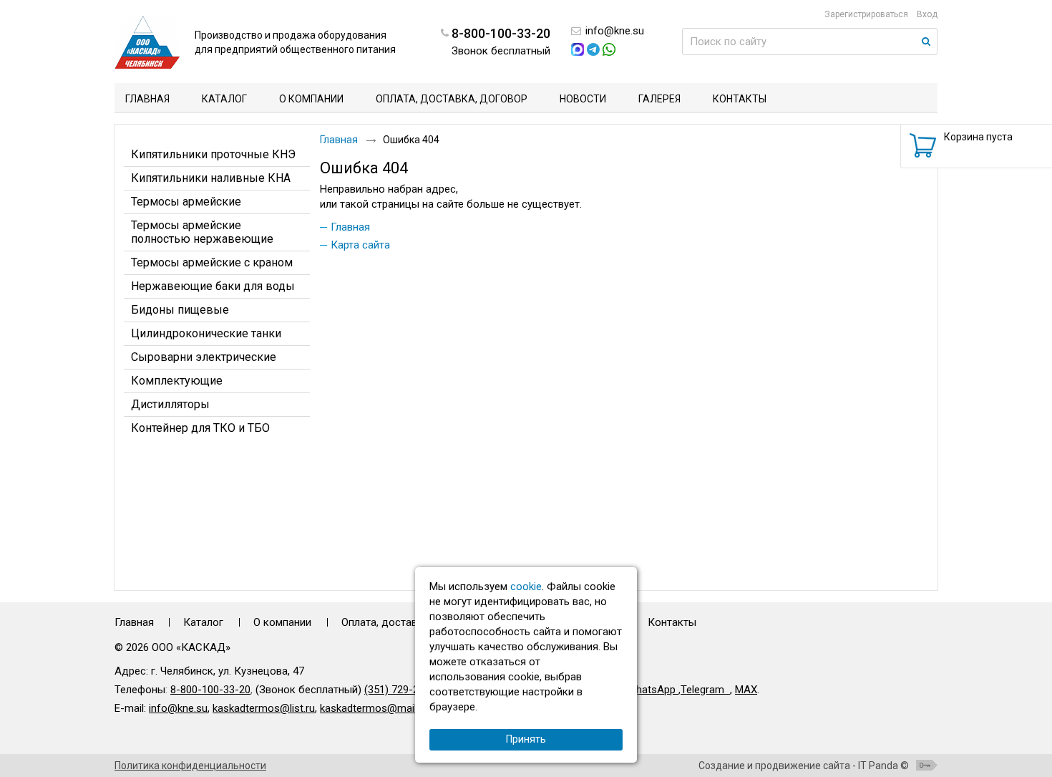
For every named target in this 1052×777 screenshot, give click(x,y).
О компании (282, 622)
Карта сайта (360, 244)
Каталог (203, 622)
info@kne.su (614, 30)
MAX (746, 689)
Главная (339, 139)
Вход (927, 14)
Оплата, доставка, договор (408, 622)
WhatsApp (652, 689)
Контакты (672, 622)
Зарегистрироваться (866, 14)
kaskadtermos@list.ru (264, 708)
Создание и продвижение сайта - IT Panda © (803, 765)
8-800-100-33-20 (210, 689)
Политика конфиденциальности (190, 765)
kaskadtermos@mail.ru (374, 708)
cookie (526, 586)
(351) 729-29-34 (402, 689)
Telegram (702, 689)
